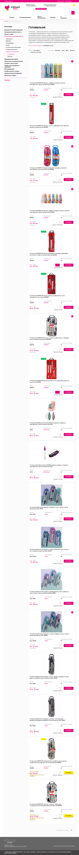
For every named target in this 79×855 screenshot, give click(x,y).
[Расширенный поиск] (69, 13)
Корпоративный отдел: (50, 4)
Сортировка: (51, 50)
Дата (67, 50)
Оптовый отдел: (30, 4)
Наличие (72, 50)
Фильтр (7, 80)
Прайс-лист (74, 56)
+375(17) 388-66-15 (31, 6)
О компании (56, 846)
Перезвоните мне (41, 8)
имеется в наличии (36, 52)
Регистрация (68, 1)
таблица (71, 56)
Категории (8, 26)
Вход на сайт (60, 1)
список (69, 56)
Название (57, 50)
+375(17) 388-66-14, (51, 6)
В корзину (68, 94)
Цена (63, 50)
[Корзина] (74, 1)
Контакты (72, 846)
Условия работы (8, 1)
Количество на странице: (63, 830)
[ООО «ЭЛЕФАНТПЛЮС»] (12, 7)
